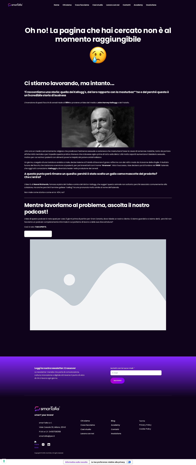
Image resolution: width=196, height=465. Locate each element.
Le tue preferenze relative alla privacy (108, 462)
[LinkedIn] (48, 445)
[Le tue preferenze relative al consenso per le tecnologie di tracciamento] (4, 461)
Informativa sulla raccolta (76, 462)
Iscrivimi (117, 380)
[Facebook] (36, 445)
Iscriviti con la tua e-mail (121, 368)
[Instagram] (43, 445)
